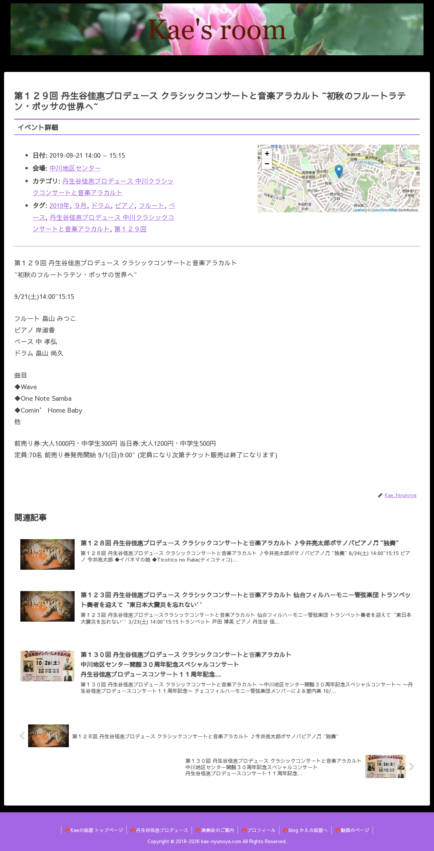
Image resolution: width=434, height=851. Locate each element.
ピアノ (124, 205)
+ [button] (267, 153)
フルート (151, 205)
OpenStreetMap (384, 209)
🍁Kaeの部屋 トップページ (94, 830)
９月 (80, 205)
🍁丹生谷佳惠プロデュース (159, 830)
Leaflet (358, 209)
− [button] (267, 163)
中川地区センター (75, 168)
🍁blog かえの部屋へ (305, 830)
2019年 (60, 205)
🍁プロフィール (258, 830)
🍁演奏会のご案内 (214, 830)
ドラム (101, 205)
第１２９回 (130, 228)
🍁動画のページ (352, 830)
